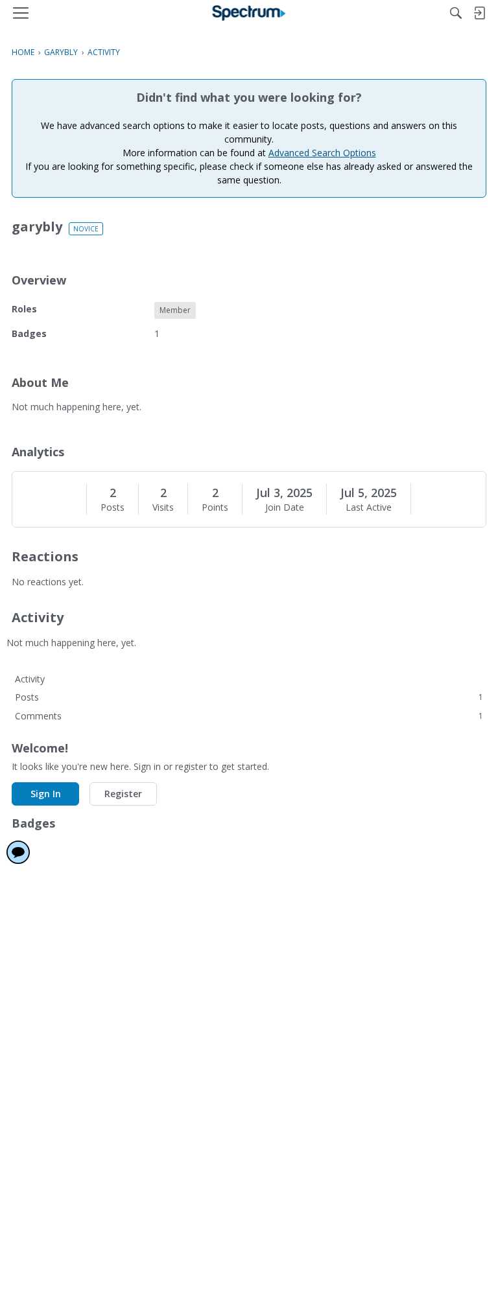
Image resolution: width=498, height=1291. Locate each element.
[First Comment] (18, 852)
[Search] (456, 13)
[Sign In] (479, 13)
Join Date (284, 507)
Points (215, 507)
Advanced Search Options (322, 152)
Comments (249, 716)
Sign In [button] (45, 793)
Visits (163, 507)
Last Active (369, 507)
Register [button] (123, 793)
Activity (30, 679)
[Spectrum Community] (249, 13)
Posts (112, 507)
